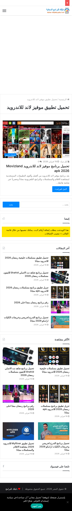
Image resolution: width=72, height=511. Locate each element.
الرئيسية (63, 99)
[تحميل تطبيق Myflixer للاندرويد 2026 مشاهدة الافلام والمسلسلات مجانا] (18, 431)
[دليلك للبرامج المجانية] (57, 11)
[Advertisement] (36, 55)
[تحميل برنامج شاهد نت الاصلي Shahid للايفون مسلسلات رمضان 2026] (60, 277)
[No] (67, 502)
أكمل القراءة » (61, 189)
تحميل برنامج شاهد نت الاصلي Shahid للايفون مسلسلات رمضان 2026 (19, 371)
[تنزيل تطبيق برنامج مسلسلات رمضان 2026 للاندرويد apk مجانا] (60, 292)
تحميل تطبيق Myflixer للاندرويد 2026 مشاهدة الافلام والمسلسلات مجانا (18, 446)
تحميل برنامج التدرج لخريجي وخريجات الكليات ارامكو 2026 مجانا (54, 446)
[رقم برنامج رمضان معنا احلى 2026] (60, 307)
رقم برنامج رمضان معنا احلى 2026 (31, 302)
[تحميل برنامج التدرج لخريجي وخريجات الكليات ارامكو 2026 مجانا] (60, 322)
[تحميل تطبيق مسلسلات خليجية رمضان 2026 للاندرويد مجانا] (60, 262)
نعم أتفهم (36, 506)
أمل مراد (64, 161)
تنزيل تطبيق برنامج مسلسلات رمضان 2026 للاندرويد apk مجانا (55, 409)
